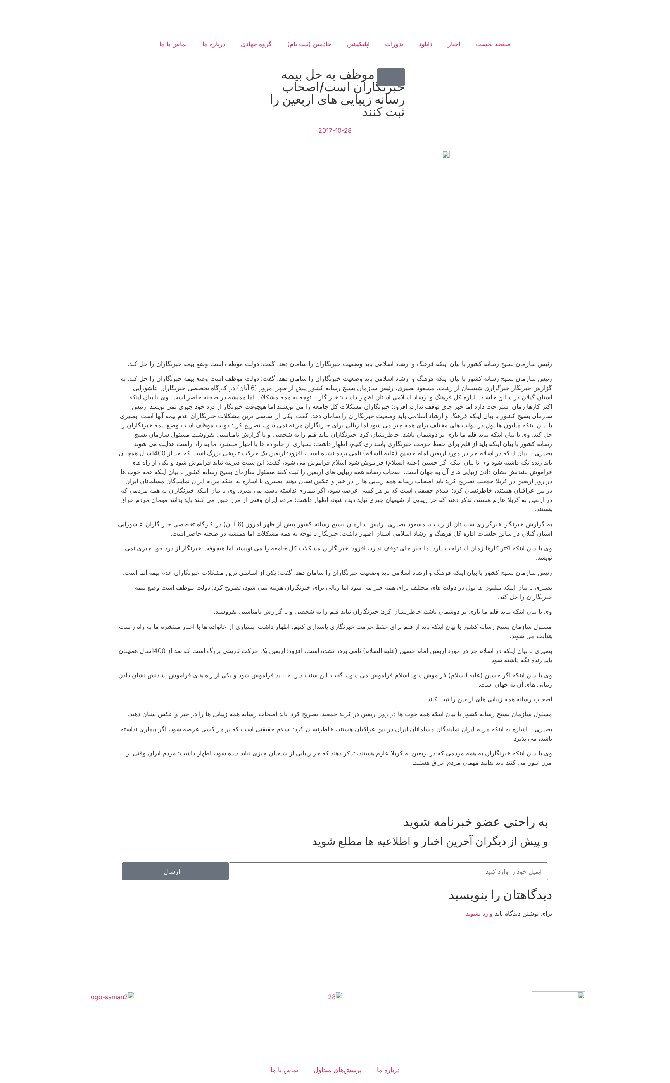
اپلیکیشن (358, 44)
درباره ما (213, 44)
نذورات (394, 44)
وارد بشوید (479, 913)
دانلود (425, 44)
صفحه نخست (493, 44)
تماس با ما (173, 44)
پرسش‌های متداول (337, 1070)
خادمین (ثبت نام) (309, 44)
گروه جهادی (256, 44)
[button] (391, 77)
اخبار (454, 44)
